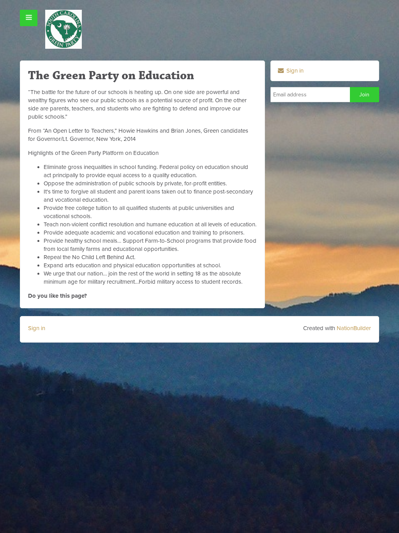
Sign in (294, 70)
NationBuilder (354, 328)
